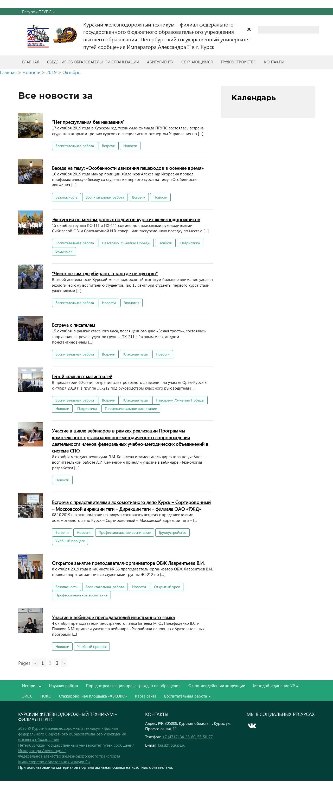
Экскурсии (64, 251)
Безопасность (66, 197)
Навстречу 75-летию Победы (126, 242)
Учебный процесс (70, 540)
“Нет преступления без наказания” (88, 122)
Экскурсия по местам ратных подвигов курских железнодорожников (126, 219)
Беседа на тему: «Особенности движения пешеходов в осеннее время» (128, 168)
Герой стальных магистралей (82, 376)
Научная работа (63, 685)
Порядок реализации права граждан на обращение (133, 685)
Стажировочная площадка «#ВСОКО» (93, 696)
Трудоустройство (238, 61)
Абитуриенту (160, 61)
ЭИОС (27, 696)
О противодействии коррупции (216, 685)
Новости (130, 145)
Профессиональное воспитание (131, 408)
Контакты (274, 61)
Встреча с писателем (73, 324)
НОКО (45, 696)
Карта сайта (145, 696)
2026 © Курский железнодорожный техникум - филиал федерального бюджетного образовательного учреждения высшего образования (72, 734)
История (30, 685)
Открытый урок (167, 586)
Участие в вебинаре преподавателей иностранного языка (113, 617)
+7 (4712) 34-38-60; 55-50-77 (187, 736)
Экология (131, 302)
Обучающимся (197, 61)
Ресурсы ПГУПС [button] (37, 11)
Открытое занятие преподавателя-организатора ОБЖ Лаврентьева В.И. (128, 563)
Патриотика (190, 242)
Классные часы (135, 354)
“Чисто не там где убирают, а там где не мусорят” (105, 273)
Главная (30, 61)
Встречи (108, 145)
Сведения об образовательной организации (93, 61)
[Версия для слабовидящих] (252, 29)
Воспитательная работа (74, 145)
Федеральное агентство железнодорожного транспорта (69, 756)
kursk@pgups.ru (171, 745)
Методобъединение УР (274, 685)
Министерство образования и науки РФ (54, 761)
